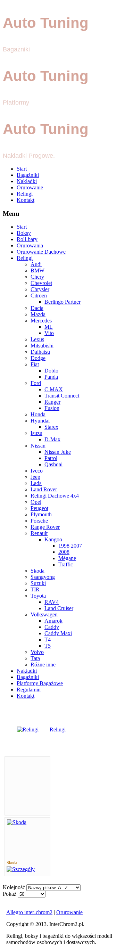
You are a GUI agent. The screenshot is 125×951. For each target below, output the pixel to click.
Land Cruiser (58, 608)
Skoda (37, 571)
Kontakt (25, 200)
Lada (36, 483)
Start (22, 169)
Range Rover (45, 527)
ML (48, 327)
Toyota (38, 596)
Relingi (25, 194)
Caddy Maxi (58, 633)
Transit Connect (61, 396)
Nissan (38, 446)
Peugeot (39, 508)
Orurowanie (30, 187)
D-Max (52, 439)
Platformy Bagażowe (40, 683)
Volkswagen (44, 614)
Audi (36, 264)
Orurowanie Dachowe (41, 252)
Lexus (37, 339)
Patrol (50, 458)
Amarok (53, 621)
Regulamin (29, 689)
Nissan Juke (57, 452)
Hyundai (40, 421)
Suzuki (38, 583)
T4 (47, 639)
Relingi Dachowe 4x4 (55, 496)
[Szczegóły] (21, 869)
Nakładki (27, 181)
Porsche (39, 521)
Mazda (38, 314)
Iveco (37, 471)
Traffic (65, 564)
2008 (63, 552)
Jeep (35, 477)
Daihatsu (40, 352)
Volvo (37, 652)
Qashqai (53, 464)
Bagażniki (28, 175)
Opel (36, 502)
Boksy (24, 233)
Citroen (39, 295)
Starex (51, 427)
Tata (35, 658)
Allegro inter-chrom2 (29, 912)
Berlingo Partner (62, 302)
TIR (35, 589)
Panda (51, 377)
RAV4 (51, 602)
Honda (38, 414)
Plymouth (41, 514)
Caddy (51, 627)
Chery (37, 277)
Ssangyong (43, 577)
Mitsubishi (42, 346)
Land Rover (44, 489)
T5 (47, 646)
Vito (49, 333)
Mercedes (41, 320)
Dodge (38, 358)
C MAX (53, 389)
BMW (37, 270)
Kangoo (53, 539)
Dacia (37, 308)
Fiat (35, 364)
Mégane (67, 558)
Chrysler (40, 289)
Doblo (51, 371)
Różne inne (43, 664)
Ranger (52, 402)
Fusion (51, 408)
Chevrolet (41, 283)
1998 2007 (70, 546)
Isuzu (36, 433)
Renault (39, 533)
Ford (36, 383)
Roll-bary (27, 239)
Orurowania (30, 245)
